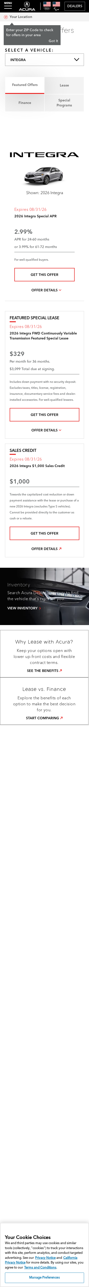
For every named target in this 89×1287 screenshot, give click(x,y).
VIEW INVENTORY (22, 608)
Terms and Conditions (40, 1267)
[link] (44, 670)
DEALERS (74, 6)
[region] (44, 1255)
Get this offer (44, 275)
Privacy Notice (45, 1258)
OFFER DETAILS (44, 290)
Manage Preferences (44, 1277)
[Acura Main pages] (27, 6)
